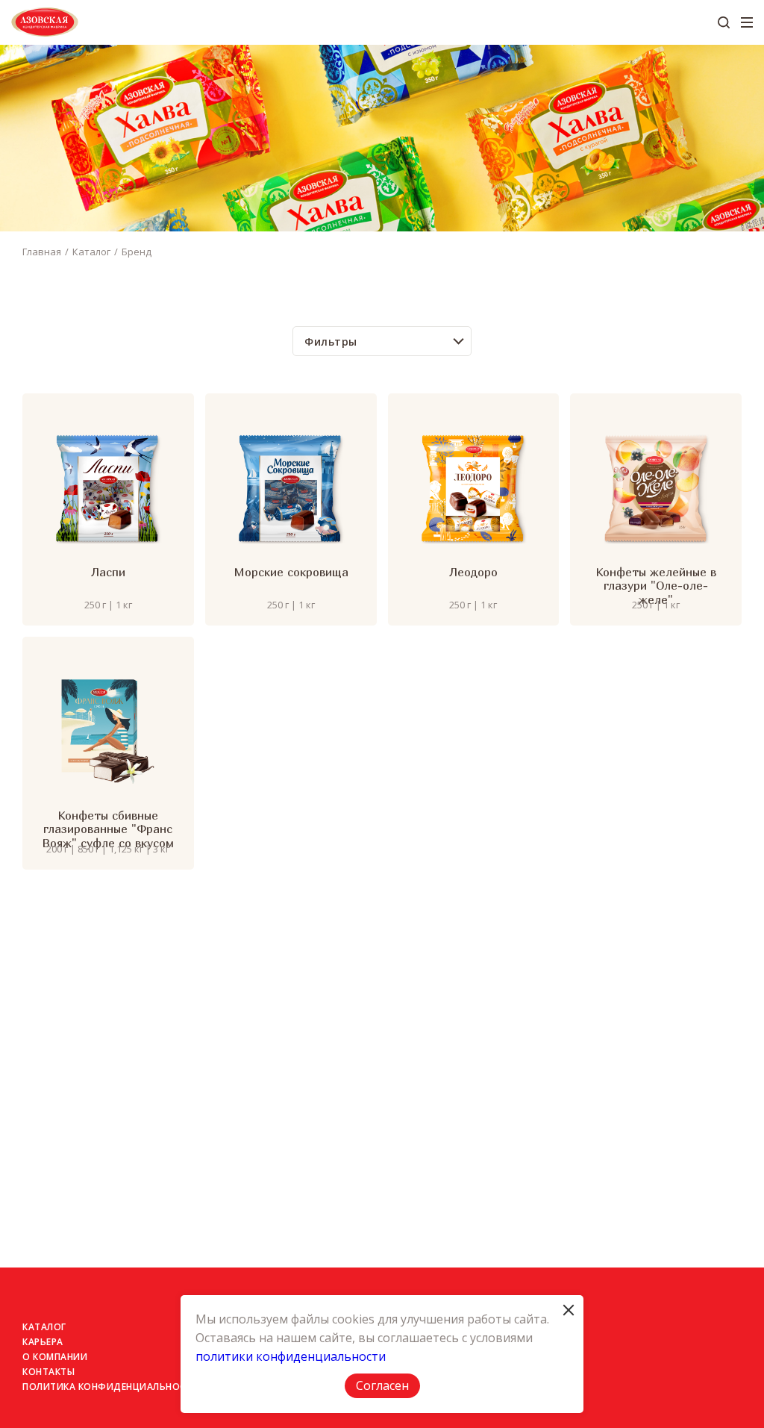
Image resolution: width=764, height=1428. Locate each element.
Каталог (91, 251)
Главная (41, 251)
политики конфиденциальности (290, 1356)
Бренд (136, 251)
